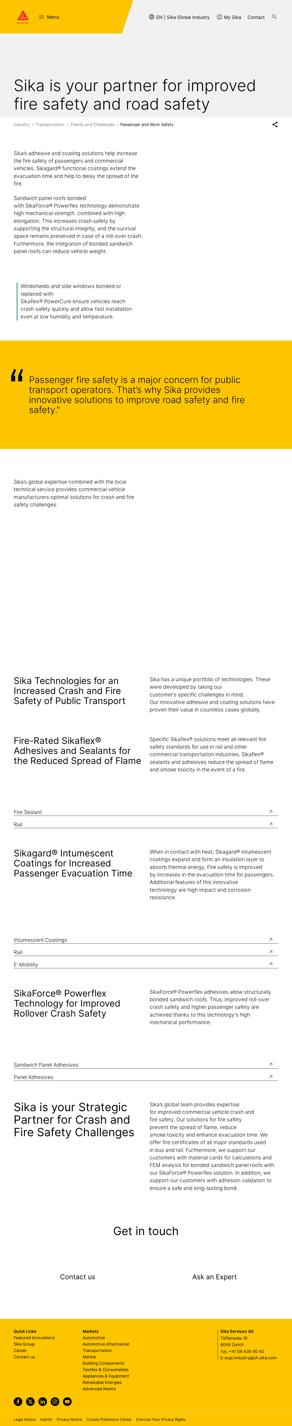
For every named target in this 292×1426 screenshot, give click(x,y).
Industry (22, 124)
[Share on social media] (275, 124)
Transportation (50, 124)
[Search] (274, 17)
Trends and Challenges (93, 124)
